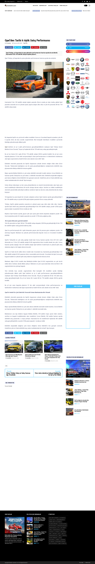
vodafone (63, 539)
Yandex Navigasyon (53, 535)
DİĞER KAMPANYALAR (60, 519)
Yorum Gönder (8, 386)
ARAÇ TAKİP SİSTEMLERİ (53, 517)
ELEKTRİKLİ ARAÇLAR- (53, 5)
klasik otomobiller (53, 537)
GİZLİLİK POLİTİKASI (62, 523)
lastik (60, 537)
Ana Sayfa (81, 562)
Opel (6, 147)
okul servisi (51, 539)
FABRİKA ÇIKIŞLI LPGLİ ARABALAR (55, 521)
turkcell (57, 539)
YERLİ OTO (63, 533)
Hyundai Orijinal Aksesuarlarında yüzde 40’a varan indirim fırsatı (38, 10)
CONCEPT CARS (52, 519)
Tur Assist (51, 531)
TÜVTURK (57, 531)
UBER (50, 533)
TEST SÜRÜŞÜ (63, 527)
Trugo (62, 529)
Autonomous (62, 517)
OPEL (26, 43)
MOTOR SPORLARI (52, 525)
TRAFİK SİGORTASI (56, 529)
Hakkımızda (19, 1)
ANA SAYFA (35, 5)
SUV (58, 527)
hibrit (60, 535)
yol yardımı (51, 541)
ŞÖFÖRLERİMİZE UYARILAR (60, 541)
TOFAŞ (50, 529)
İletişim (26, 1)
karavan (64, 535)
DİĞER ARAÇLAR (63, 5)
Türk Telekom (63, 531)
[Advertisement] (47, 24)
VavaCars (55, 533)
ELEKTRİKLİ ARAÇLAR (59, 10)
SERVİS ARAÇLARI (52, 527)
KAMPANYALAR (42, 5)
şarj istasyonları (53, 543)
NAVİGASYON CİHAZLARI (62, 525)
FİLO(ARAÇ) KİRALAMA (53, 523)
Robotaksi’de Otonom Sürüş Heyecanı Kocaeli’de (13, 536)
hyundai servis (19, 10)
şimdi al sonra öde (62, 543)
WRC (59, 533)
